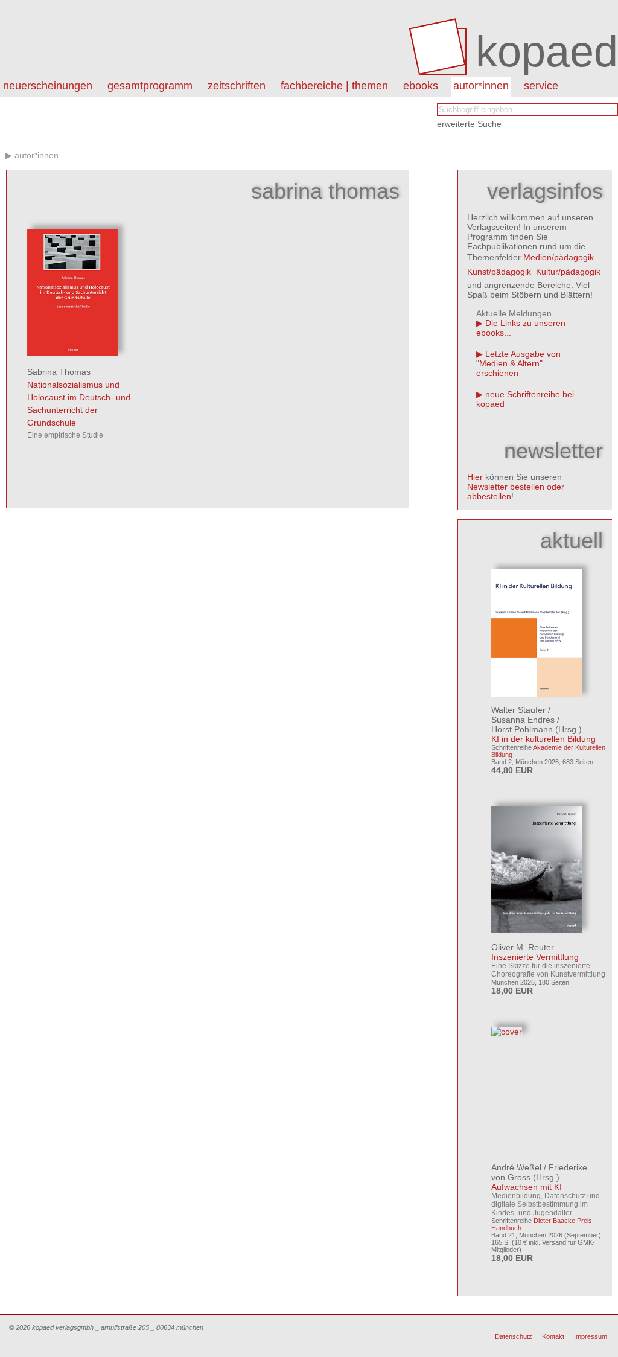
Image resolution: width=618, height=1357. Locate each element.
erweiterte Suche (469, 124)
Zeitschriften (237, 86)
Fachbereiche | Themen (334, 86)
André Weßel (516, 1167)
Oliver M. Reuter (522, 947)
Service (541, 86)
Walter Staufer (518, 710)
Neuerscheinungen (47, 86)
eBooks (420, 86)
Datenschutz (513, 1336)
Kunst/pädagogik (499, 271)
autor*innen (481, 86)
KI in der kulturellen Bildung (543, 739)
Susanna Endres (523, 719)
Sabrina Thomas (59, 372)
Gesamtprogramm (150, 86)
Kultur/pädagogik (568, 271)
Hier (475, 477)
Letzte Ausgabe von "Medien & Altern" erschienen (518, 363)
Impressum (590, 1336)
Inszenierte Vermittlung (535, 957)
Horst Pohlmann (522, 729)
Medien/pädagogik (558, 257)
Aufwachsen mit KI (526, 1187)
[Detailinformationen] (72, 353)
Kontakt (553, 1336)
